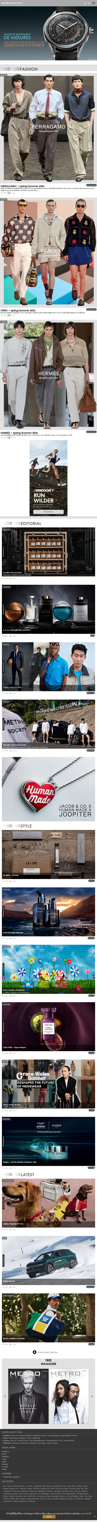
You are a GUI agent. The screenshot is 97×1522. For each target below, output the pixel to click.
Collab (11, 1496)
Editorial (7, 1443)
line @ (4, 1454)
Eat (4, 1486)
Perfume (91, 881)
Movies (65, 1491)
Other (73, 1486)
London (29, 1486)
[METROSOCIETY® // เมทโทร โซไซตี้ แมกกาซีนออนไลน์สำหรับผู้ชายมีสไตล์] (12, 3)
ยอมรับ (49, 1517)
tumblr (4, 1469)
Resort (12, 1488)
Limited (49, 1491)
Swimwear (57, 1486)
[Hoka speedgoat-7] (48, 478)
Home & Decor (51, 1441)
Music (15, 1494)
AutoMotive (90, 1287)
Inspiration (22, 1438)
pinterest (5, 1464)
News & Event (69, 1441)
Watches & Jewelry (39, 1435)
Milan (85, 1486)
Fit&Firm (6, 1499)
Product (43, 1499)
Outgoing (37, 1486)
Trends (61, 1496)
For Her (74, 1435)
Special (24, 1491)
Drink (13, 1499)
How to (13, 1441)
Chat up (77, 1491)
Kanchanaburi (19, 1486)
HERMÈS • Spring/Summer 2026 (19, 432)
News (81, 1496)
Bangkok (41, 1491)
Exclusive (15, 1443)
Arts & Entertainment (37, 1441)
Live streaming (53, 1435)
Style (6, 1438)
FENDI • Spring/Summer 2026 (18, 310)
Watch (71, 1499)
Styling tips (63, 1499)
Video (56, 1443)
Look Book (57, 1491)
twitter (4, 1462)
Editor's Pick (90, 693)
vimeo (4, 1459)
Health (55, 1499)
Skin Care (91, 938)
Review (6, 1488)
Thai (63, 1486)
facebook (5, 1451)
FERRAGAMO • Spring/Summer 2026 (22, 186)
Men (24, 1496)
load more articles (48, 1352)
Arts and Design (72, 1496)
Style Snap (36, 1438)
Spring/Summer (91, 185)
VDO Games (47, 1486)
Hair (82, 1488)
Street (29, 1488)
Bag (48, 1496)
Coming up (7, 1494)
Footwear (7, 1501)
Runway (14, 1435)
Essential (33, 1443)
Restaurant (71, 1494)
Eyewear (32, 1494)
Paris (71, 1491)
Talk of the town (57, 1488)
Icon (29, 1438)
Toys (60, 1441)
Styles (92, 635)
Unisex (79, 1486)
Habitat (84, 1491)
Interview (16, 1491)
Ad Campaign (43, 1494)
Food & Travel (23, 1441)
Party (66, 1488)
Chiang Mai (45, 1488)
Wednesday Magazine (11, 1477)
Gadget (87, 1499)
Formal (72, 1488)
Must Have (24, 1443)
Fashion (7, 1435)
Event (49, 1499)
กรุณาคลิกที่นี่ (85, 1514)
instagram (5, 1456)
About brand (65, 1435)
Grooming (13, 1438)
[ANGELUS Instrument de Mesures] (48, 33)
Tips (17, 1499)
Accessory (41, 1496)
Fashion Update (25, 1435)
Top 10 (49, 1443)
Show (26, 1494)
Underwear (32, 1491)
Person (9, 1486)
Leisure (6, 1441)
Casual (52, 1494)
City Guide (41, 1443)
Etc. (17, 1488)
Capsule (91, 1344)
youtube (5, 1467)
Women (91, 1110)
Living (14, 1501)
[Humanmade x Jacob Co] (48, 789)
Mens (21, 1494)
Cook (68, 1486)
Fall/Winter (31, 1496)
